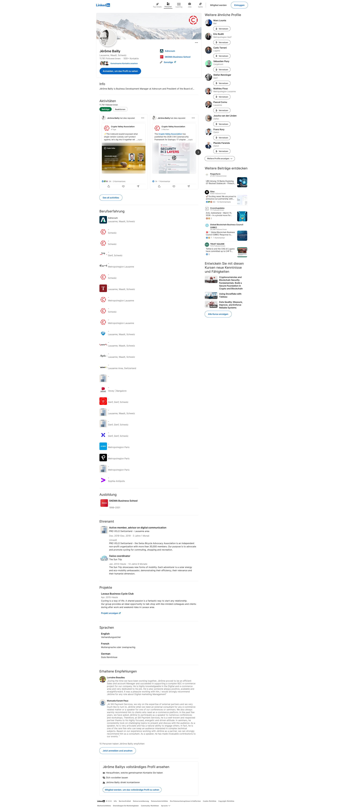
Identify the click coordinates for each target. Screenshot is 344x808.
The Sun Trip (115, 559)
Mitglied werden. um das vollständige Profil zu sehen (132, 789)
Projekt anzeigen (109, 613)
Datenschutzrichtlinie (159, 801)
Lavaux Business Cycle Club (117, 593)
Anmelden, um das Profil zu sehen (120, 71)
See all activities (111, 197)
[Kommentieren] (123, 186)
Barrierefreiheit (125, 801)
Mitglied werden (218, 5)
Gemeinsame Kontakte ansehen (124, 63)
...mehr (139, 139)
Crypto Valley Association (170, 134)
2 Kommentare (119, 181)
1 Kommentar (164, 181)
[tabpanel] (148, 151)
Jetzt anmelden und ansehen (117, 750)
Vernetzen (223, 29)
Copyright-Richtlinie (226, 801)
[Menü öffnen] (196, 42)
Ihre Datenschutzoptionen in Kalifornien (185, 801)
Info (115, 801)
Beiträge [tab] (105, 109)
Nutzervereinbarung (141, 801)
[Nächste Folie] (198, 152)
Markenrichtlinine (104, 806)
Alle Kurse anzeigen (218, 314)
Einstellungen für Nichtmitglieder (126, 806)
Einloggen (239, 5)
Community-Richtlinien (150, 806)
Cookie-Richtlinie (209, 801)
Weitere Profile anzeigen (218, 158)
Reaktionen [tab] (120, 109)
